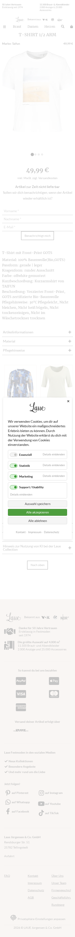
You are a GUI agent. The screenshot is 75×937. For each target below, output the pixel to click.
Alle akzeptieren (37, 512)
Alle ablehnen (37, 521)
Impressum (34, 532)
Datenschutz (51, 532)
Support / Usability (31, 487)
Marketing (26, 476)
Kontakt (21, 532)
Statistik (24, 465)
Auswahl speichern (37, 504)
